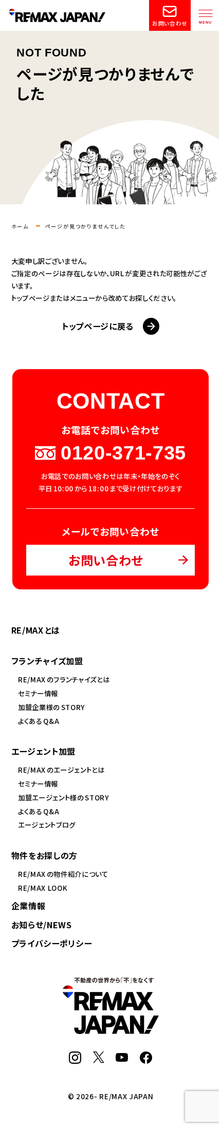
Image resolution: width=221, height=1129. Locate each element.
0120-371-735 (123, 453)
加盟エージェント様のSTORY (63, 797)
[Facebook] (146, 1059)
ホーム (20, 226)
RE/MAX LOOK (42, 888)
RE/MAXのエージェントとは (61, 769)
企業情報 (28, 906)
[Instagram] (75, 1059)
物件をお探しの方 (44, 855)
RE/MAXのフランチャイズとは (63, 679)
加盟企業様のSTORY (51, 707)
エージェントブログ (47, 824)
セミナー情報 (38, 693)
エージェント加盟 (43, 751)
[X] (98, 1058)
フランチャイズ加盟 (47, 661)
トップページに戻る (98, 326)
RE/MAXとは (35, 630)
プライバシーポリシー (51, 943)
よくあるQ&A (38, 721)
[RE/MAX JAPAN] (110, 1029)
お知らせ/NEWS (41, 924)
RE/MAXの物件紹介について (63, 874)
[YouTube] (122, 1056)
